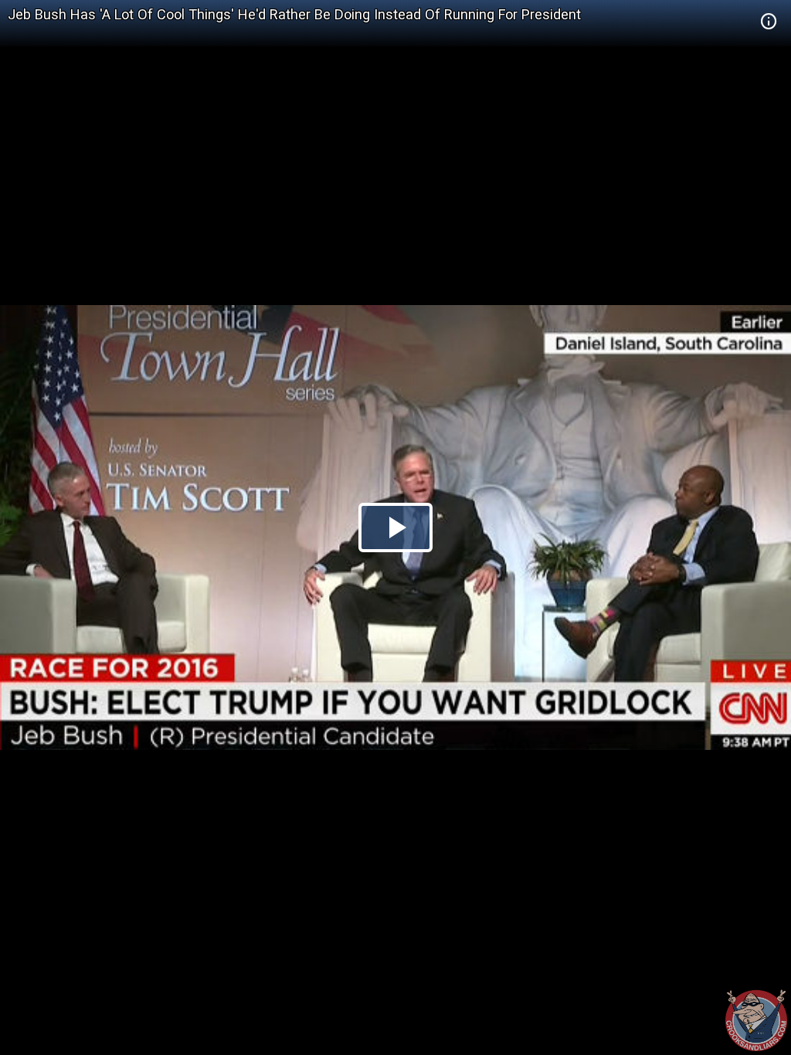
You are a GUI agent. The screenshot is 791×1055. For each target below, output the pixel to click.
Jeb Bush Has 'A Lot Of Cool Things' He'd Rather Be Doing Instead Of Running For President (294, 14)
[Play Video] (395, 527)
